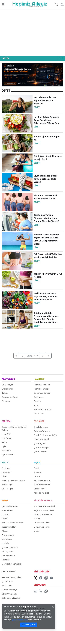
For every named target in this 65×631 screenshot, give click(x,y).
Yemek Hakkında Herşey (12, 522)
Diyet (4, 476)
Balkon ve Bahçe (9, 593)
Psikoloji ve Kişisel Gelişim (13, 480)
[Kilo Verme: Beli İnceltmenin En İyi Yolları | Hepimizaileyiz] (17, 260)
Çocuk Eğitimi (40, 443)
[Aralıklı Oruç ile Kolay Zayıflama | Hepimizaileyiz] (17, 299)
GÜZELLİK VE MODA (43, 500)
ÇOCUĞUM (39, 421)
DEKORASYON (8, 572)
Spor (36, 405)
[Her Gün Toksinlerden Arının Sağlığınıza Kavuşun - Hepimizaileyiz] (17, 319)
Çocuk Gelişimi (40, 451)
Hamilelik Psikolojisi (42, 409)
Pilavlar (5, 531)
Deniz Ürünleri (8, 555)
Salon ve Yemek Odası (11, 577)
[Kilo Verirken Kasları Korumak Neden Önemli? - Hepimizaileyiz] (17, 103)
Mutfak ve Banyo (9, 589)
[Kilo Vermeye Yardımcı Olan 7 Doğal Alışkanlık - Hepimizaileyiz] (17, 181)
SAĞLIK (5, 462)
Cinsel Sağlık (7, 488)
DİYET (37, 107)
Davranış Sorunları (42, 431)
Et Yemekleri (7, 510)
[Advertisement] (32, 32)
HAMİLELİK (39, 379)
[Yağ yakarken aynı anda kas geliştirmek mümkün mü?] (17, 142)
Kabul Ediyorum (29, 624)
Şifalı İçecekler (8, 551)
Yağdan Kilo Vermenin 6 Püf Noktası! (48, 275)
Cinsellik (37, 401)
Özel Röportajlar (41, 488)
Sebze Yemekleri (9, 526)
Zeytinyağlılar (8, 535)
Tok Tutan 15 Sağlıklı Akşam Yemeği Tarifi (48, 158)
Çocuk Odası (7, 581)
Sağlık (4, 442)
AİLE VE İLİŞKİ (8, 379)
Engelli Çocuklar (41, 427)
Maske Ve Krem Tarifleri (44, 506)
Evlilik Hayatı (7, 388)
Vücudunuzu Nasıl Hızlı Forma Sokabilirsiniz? (45, 197)
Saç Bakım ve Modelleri (44, 510)
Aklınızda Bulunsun (42, 480)
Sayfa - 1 (31, 355)
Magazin (37, 472)
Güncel (37, 476)
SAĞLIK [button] (5, 58)
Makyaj (37, 518)
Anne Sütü (6, 434)
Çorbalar (5, 543)
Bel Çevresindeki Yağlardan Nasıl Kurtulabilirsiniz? (48, 256)
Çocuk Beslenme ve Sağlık (45, 435)
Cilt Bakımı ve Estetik (43, 514)
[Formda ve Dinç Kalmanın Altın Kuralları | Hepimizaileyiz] (17, 240)
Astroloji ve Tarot (41, 492)
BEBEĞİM (6, 421)
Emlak (36, 468)
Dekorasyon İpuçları (11, 597)
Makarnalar (7, 539)
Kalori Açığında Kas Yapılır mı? (47, 138)
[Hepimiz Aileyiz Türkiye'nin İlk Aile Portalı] (30, 3)
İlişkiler (5, 392)
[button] (3, 4)
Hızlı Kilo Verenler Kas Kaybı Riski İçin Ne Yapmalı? (45, 100)
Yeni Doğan (7, 438)
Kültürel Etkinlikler (42, 484)
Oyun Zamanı (8, 454)
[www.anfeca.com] (32, 74)
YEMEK (5, 500)
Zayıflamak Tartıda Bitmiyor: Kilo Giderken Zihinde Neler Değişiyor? (46, 218)
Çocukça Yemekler (10, 547)
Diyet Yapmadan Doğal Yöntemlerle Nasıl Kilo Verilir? (45, 178)
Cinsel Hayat (7, 384)
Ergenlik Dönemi (41, 439)
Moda (36, 531)
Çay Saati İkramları (10, 506)
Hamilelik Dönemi (42, 384)
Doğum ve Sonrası (42, 392)
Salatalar (5, 559)
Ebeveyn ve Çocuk (10, 397)
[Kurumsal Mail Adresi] (36, 591)
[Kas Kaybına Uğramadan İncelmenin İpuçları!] (17, 279)
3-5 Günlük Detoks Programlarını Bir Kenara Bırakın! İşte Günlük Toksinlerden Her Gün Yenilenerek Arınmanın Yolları (46, 318)
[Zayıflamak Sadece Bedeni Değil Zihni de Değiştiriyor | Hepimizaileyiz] (17, 221)
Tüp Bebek (38, 413)
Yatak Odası (7, 585)
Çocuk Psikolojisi (41, 447)
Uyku (4, 446)
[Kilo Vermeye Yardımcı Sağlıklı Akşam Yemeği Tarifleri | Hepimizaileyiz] (17, 162)
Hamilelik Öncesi (41, 388)
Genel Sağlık (7, 484)
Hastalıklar (6, 472)
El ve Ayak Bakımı (41, 526)
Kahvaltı (5, 514)
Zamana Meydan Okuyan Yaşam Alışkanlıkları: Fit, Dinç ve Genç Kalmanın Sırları (46, 239)
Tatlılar (5, 518)
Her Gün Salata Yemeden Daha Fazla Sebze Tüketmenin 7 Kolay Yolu (46, 120)
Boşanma (6, 401)
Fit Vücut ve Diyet (42, 522)
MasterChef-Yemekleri (11, 563)
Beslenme (38, 397)
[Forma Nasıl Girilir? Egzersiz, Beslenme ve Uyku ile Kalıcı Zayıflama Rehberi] (17, 201)
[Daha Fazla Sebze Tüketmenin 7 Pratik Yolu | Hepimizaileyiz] (17, 123)
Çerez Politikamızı (20, 619)
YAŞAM (37, 462)
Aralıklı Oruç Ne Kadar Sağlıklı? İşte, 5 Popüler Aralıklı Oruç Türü (45, 296)
